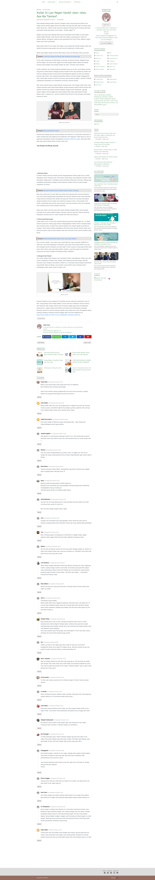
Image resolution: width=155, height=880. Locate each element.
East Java (98, 58)
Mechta (43, 450)
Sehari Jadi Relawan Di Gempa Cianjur (106, 157)
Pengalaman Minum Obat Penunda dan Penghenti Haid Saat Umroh (106, 243)
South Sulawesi (113, 63)
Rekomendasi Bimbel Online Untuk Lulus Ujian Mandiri (59, 238)
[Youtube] (117, 873)
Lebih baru (41, 342)
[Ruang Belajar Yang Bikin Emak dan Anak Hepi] (40, 362)
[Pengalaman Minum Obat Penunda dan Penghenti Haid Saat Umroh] (106, 240)
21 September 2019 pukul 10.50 (58, 658)
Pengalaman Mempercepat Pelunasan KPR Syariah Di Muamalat (105, 204)
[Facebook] (105, 873)
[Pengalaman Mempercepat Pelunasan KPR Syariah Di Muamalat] (106, 201)
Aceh (97, 52)
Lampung (111, 61)
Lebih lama (87, 342)
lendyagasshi (44, 750)
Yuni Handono (45, 563)
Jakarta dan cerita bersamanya (113, 58)
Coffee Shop (99, 79)
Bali (110, 52)
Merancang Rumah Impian (51, 131)
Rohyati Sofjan (45, 619)
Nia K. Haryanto (45, 658)
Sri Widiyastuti (45, 806)
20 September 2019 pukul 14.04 (53, 450)
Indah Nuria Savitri (46, 419)
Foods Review (113, 79)
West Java (112, 66)
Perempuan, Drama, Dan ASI (52, 368)
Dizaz (42, 480)
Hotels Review (99, 82)
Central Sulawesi (113, 55)
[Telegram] (65, 336)
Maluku (98, 63)
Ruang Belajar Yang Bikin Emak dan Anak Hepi (53, 361)
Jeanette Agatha (45, 433)
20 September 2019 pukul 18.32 (56, 466)
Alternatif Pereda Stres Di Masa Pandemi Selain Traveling (60, 190)
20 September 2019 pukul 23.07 (53, 546)
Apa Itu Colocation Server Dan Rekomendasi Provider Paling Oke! (81, 370)
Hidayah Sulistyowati (47, 720)
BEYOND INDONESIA (64, 2)
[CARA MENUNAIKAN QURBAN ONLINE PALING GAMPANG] (68, 362)
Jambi (97, 61)
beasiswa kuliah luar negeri (72, 139)
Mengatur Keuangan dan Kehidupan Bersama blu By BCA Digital (105, 223)
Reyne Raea (44, 382)
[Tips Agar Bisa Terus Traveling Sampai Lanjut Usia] (106, 182)
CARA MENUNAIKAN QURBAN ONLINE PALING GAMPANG (81, 361)
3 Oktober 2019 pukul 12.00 (55, 829)
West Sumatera (100, 69)
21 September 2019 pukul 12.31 (57, 734)
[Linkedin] (80, 336)
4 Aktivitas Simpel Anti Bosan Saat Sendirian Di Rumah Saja (61, 56)
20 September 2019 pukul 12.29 (58, 433)
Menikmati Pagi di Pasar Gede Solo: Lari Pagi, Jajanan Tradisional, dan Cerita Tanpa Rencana (105, 135)
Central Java (99, 55)
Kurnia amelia (45, 677)
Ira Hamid (44, 691)
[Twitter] (72, 336)
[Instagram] (114, 873)
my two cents (41, 318)
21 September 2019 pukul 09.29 (53, 598)
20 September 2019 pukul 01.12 (55, 382)
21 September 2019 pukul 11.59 (55, 691)
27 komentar (60, 19)
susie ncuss (46, 325)
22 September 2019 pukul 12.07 (55, 792)
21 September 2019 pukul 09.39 (51, 642)
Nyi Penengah (45, 734)
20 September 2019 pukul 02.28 (56, 403)
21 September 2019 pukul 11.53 (57, 677)
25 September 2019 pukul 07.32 (58, 806)
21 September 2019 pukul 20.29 (56, 750)
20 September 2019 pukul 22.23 (51, 532)
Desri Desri (44, 792)
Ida (42, 642)
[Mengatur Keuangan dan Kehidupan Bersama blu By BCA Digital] (106, 221)
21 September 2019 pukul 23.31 (58, 778)
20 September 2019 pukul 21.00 (52, 480)
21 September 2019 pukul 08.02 (57, 562)
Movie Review (113, 82)
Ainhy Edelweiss (45, 499)
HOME (43, 2)
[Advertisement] (64, 159)
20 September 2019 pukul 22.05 (51, 518)
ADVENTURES (51, 2)
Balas (39, 397)
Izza (42, 532)
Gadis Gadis (44, 830)
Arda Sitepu (44, 705)
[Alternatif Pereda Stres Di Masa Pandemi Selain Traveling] (40, 355)
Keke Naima (44, 466)
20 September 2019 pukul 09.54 (60, 419)
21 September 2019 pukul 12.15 (61, 720)
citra (42, 518)
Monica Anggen (45, 778)
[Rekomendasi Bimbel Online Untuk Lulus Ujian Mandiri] (68, 355)
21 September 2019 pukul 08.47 (56, 583)
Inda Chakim (44, 403)
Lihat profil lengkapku (106, 43)
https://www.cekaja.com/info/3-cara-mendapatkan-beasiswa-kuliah (57, 315)
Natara (43, 546)
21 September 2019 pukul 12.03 (56, 705)
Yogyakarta (112, 69)
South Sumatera (100, 66)
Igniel (117, 877)
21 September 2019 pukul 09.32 (57, 619)
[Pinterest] (88, 336)
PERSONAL (77, 2)
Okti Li (43, 598)
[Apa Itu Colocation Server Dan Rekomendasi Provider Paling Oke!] (68, 370)
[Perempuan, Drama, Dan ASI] (40, 370)
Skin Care (98, 84)
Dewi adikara (44, 584)
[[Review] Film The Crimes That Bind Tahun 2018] (106, 260)
